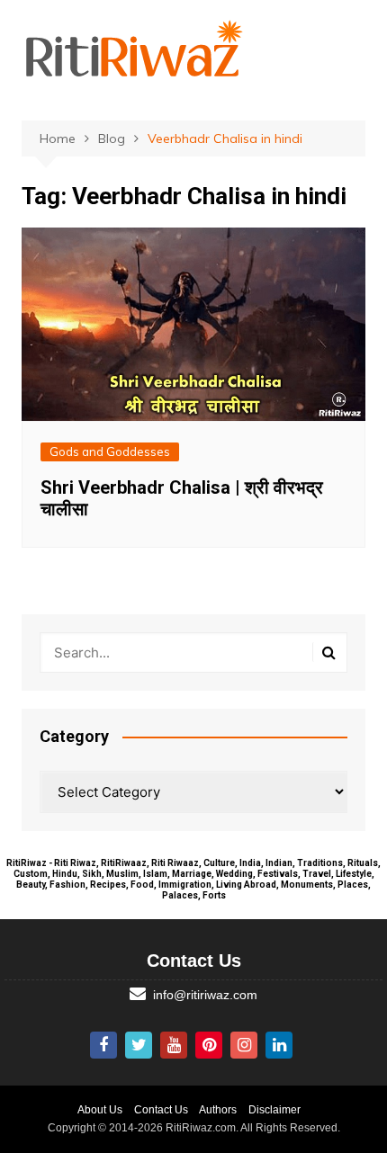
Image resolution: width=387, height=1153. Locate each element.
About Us (99, 1110)
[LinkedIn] (279, 1045)
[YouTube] (173, 1045)
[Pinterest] (208, 1045)
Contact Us (161, 1110)
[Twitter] (138, 1045)
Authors (218, 1110)
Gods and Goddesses (110, 451)
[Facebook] (103, 1045)
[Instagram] (243, 1045)
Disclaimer (274, 1110)
